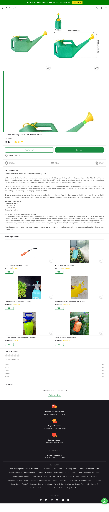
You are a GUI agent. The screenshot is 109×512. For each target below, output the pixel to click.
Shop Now (77, 2)
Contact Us (69, 484)
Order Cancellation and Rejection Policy (64, 488)
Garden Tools (42, 476)
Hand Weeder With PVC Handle (16, 265)
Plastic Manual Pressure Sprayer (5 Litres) (20, 338)
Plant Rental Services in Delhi (41, 480)
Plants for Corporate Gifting (32, 484)
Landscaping (92, 476)
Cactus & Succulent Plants (89, 469)
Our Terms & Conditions (39, 488)
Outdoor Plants (57, 469)
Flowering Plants (71, 469)
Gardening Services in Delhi (18, 480)
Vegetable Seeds (85, 480)
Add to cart (29, 150)
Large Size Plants (84, 472)
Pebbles (52, 476)
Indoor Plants (45, 469)
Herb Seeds (73, 480)
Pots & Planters (30, 476)
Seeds (59, 476)
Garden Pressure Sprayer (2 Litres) (18, 301)
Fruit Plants (72, 472)
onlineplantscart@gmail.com (54, 442)
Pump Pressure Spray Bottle (65, 265)
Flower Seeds (15, 484)
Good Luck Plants (15, 472)
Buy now (79, 150)
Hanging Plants (29, 472)
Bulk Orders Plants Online (54, 484)
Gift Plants (96, 472)
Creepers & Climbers (44, 472)
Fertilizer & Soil (68, 476)
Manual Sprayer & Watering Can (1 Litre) (70, 301)
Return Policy (80, 484)
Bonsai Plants (80, 476)
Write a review (54, 395)
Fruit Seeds (97, 480)
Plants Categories (17, 469)
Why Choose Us (92, 484)
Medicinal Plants (60, 472)
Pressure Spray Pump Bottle (65, 338)
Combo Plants (17, 476)
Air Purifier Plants (31, 469)
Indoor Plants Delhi (60, 480)
